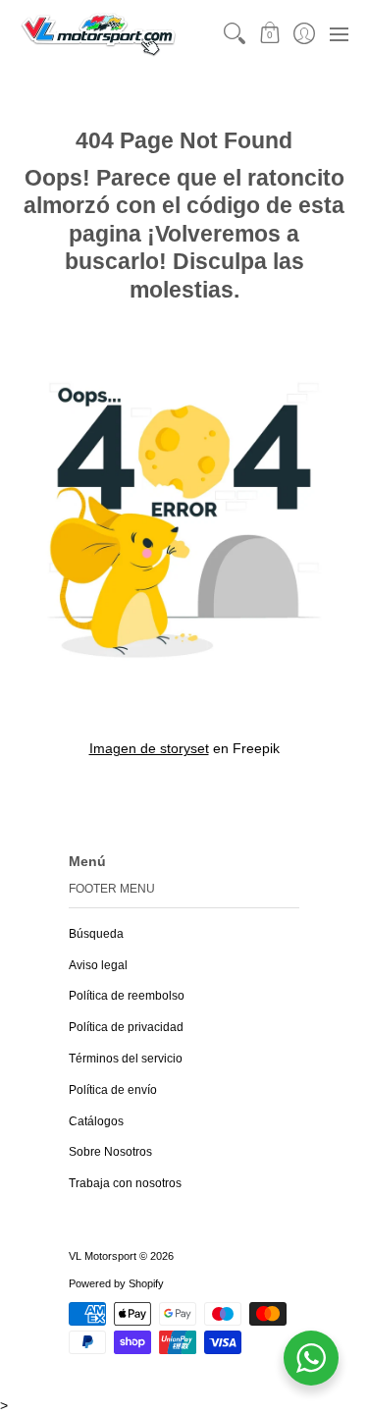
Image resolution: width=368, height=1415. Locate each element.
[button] (269, 34)
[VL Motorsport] (98, 34)
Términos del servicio (126, 1058)
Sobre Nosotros (110, 1152)
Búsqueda (96, 934)
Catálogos (96, 1121)
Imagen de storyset (149, 748)
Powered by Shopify (116, 1283)
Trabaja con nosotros (125, 1183)
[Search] (235, 34)
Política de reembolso (126, 996)
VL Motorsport (102, 1256)
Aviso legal (98, 965)
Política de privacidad (126, 1027)
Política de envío (113, 1090)
